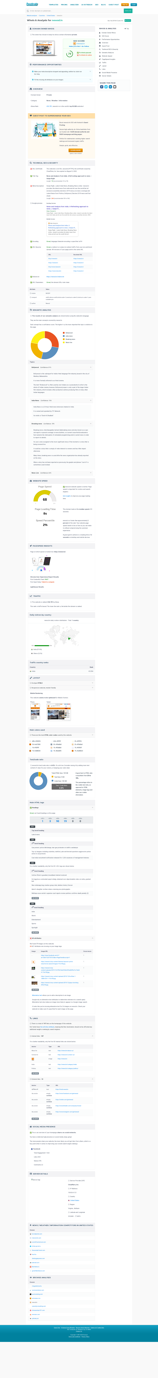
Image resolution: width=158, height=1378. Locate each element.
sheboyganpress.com (38, 1258)
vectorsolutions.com (38, 1290)
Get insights (67, 496)
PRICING (64, 5)
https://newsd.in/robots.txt (55, 277)
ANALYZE (128, 11)
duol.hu (34, 1254)
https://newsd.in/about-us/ (66, 1050)
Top (127, 28)
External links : (36, 1079)
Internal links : (37, 1036)
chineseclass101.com (38, 1310)
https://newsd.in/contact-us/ (66, 1054)
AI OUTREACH (86, 5)
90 (57, 821)
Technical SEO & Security (110, 49)
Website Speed (107, 56)
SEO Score (105, 36)
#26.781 (49, 106)
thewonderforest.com (38, 1250)
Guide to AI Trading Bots (97, 1327)
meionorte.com (36, 1238)
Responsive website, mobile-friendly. (43, 688)
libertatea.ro (35, 1266)
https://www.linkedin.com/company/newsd (68, 1105)
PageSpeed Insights (108, 59)
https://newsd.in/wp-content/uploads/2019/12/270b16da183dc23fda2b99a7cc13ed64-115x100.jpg (60, 970)
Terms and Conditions (74, 1336)
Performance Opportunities (111, 39)
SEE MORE (35, 898)
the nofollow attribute (47, 1027)
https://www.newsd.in (54, 271)
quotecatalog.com (37, 1294)
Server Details (106, 76)
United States (74, 1200)
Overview (105, 43)
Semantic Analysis (108, 53)
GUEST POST (114, 5)
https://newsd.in (53, 262)
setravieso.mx (36, 1298)
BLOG (103, 5)
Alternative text (37, 995)
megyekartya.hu (37, 1286)
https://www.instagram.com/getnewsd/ (67, 1112)
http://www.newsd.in (54, 267)
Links (103, 69)
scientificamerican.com (39, 1242)
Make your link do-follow (79, 46)
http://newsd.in (52, 258)
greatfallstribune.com (38, 1271)
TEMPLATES (53, 5)
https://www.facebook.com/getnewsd (67, 1093)
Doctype (36, 683)
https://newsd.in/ (79, 258)
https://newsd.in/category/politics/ (68, 1068)
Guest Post (105, 46)
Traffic (104, 62)
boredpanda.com (37, 1234)
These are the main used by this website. (51, 735)
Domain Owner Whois (109, 33)
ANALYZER (74, 5)
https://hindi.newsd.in (62, 1089)
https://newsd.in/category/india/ (67, 1064)
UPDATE (128, 20)
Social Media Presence (109, 72)
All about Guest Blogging (68, 1327)
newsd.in (81, 44)
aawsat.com (35, 1262)
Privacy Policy (85, 1336)
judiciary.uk (35, 1318)
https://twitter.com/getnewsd (64, 1099)
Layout (104, 66)
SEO (96, 5)
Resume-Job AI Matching (83, 1327)
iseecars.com (36, 1314)
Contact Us (79, 1331)
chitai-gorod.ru (36, 1246)
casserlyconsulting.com (39, 1306)
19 (65, 821)
